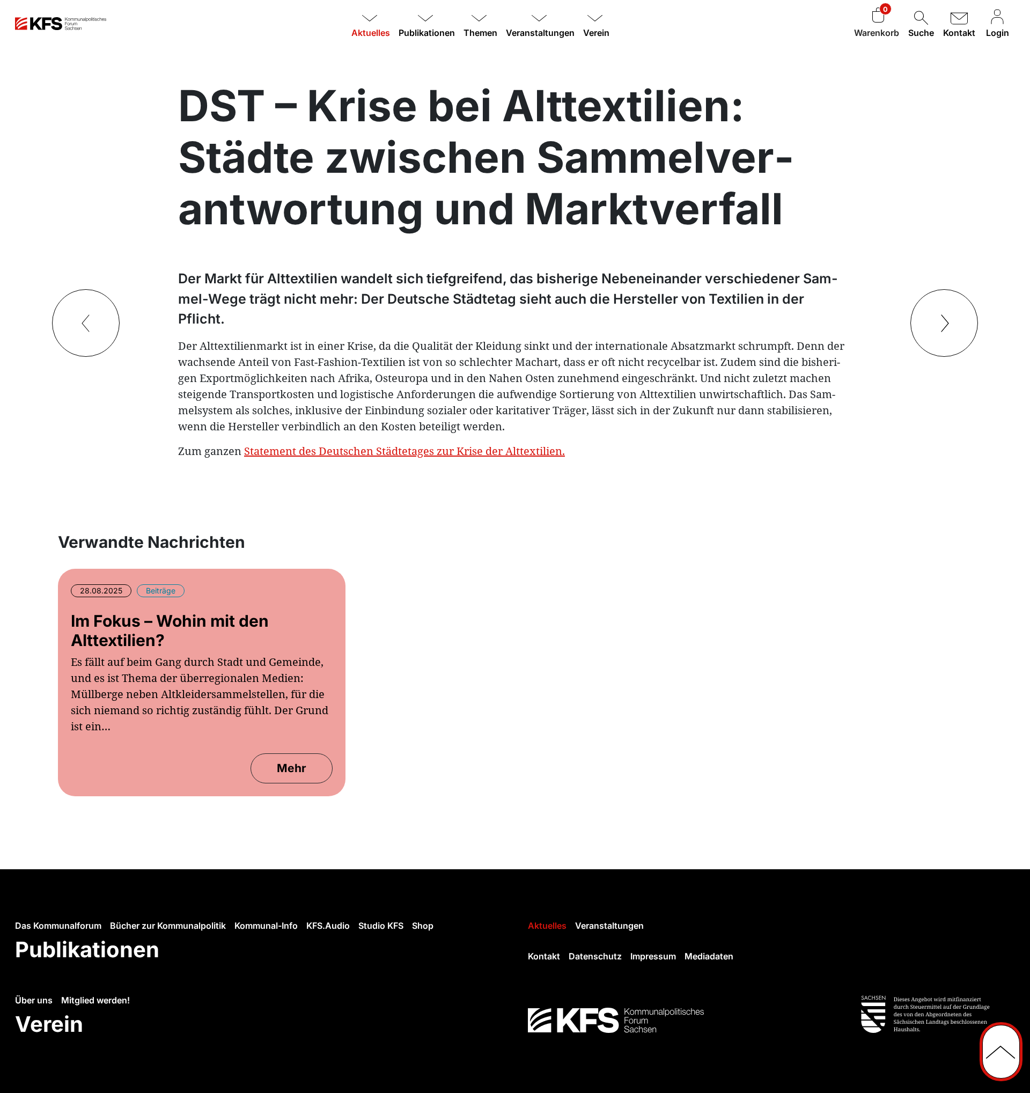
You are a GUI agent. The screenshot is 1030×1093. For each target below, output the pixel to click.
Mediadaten (709, 956)
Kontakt (959, 32)
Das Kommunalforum (58, 925)
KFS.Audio (328, 925)
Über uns (34, 1000)
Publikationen (87, 949)
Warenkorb (876, 32)
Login (997, 32)
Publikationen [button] (427, 32)
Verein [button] (596, 32)
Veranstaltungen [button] (540, 32)
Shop (422, 925)
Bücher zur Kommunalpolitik (168, 925)
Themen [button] (480, 32)
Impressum (653, 956)
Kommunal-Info (266, 925)
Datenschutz (595, 956)
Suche (921, 32)
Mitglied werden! (95, 1000)
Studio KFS (380, 925)
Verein (49, 1024)
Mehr (291, 768)
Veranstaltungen (609, 925)
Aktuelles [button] (370, 32)
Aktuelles (547, 925)
